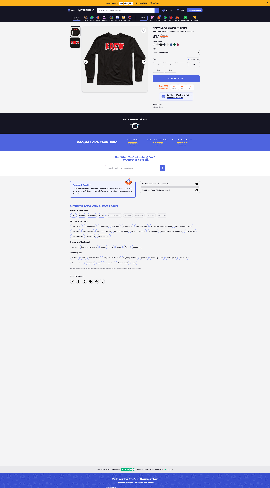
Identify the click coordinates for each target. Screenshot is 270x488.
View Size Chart (194, 59)
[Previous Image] (86, 62)
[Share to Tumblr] (102, 281)
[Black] (161, 44)
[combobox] (126, 10)
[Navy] (164, 44)
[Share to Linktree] (84, 281)
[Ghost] (168, 44)
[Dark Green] (174, 44)
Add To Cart (176, 78)
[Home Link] (86, 10)
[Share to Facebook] (78, 281)
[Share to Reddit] (96, 281)
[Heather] (157, 44)
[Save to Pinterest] (90, 281)
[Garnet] (178, 44)
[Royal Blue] (171, 44)
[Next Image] (144, 62)
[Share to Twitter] (72, 281)
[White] (154, 44)
